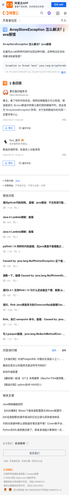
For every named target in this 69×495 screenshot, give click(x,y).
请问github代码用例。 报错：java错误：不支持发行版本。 (34, 202)
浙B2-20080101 (37, 481)
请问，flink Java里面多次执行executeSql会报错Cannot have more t (34, 304)
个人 (63, 20)
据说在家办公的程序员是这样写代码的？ (25, 365)
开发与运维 (33, 185)
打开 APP (58, 4)
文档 (6, 460)
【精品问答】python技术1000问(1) (22, 384)
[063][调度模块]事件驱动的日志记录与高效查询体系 (31, 417)
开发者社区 (20, 185)
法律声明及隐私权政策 (14, 473)
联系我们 (34, 453)
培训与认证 (37, 460)
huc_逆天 (15, 140)
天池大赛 (26, 460)
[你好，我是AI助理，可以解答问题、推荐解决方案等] (49, 13)
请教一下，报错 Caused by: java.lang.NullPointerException (34, 275)
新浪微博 (20, 443)
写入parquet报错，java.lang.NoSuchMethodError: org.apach (34, 334)
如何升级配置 (10, 371)
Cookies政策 (32, 473)
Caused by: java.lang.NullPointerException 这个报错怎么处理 (34, 261)
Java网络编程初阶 (13, 404)
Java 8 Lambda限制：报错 (18, 217)
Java (17, 180)
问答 (43, 185)
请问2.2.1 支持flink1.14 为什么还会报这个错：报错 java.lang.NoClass (34, 290)
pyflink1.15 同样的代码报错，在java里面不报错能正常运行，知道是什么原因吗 (34, 246)
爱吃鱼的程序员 (18, 91)
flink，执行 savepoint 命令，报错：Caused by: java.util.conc (34, 319)
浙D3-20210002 (35, 485)
